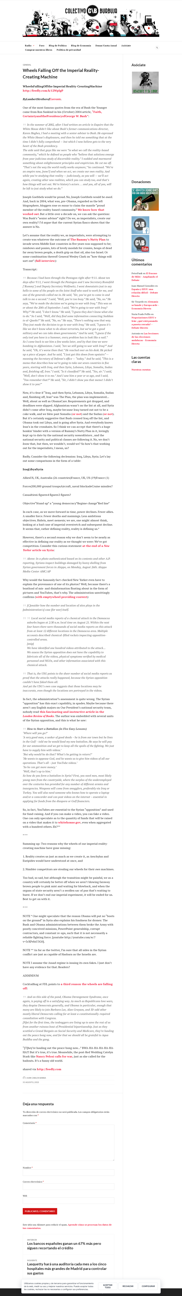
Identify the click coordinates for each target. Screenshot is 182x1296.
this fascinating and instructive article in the (72, 712)
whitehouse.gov (69, 822)
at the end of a (93, 546)
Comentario (30, 1123)
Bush (83, 116)
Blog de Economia (81, 45)
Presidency (54, 116)
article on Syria (42, 550)
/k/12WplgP (55, 90)
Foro (41, 45)
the (44, 116)
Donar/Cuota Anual (106, 45)
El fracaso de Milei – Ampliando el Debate (145, 277)
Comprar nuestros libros (38, 49)
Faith (97, 112)
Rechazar (128, 1286)
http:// (27, 90)
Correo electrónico (33, 1181)
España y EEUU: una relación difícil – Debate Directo (145, 293)
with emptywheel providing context (61, 597)
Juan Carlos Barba (36, 1078)
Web (25, 1195)
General (27, 65)
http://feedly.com (49, 1069)
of (63, 116)
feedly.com (39, 90)
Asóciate (126, 45)
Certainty (29, 116)
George (70, 116)
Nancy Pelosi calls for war (54, 1056)
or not (76, 414)
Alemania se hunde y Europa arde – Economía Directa (145, 305)
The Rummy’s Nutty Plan (88, 239)
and (39, 116)
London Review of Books (38, 716)
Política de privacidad (69, 49)
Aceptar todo (107, 1286)
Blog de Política (58, 45)
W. (77, 116)
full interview (45, 261)
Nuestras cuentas (141, 369)
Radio (28, 45)
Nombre (28, 1167)
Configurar (148, 1286)
